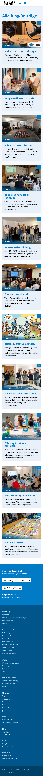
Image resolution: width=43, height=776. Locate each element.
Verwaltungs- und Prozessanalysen (14, 618)
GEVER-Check (7, 687)
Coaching (5, 615)
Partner (5, 702)
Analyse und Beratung (10, 681)
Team (4, 696)
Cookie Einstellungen (9, 759)
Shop (4, 717)
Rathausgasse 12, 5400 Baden (14, 573)
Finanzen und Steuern (10, 645)
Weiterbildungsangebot (10, 663)
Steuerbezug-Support (10, 723)
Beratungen (7, 612)
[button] (39, 3)
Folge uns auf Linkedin (11, 594)
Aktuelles (5, 732)
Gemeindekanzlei (8, 639)
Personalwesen (7, 621)
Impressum (6, 753)
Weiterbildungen (8, 660)
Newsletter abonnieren (12, 597)
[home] (8, 3)
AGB (3, 672)
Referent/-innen (7, 669)
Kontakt (5, 741)
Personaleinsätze (9, 630)
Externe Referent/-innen (11, 708)
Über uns (5, 693)
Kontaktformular (8, 747)
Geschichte (6, 699)
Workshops (6, 624)
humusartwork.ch (8, 772)
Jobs (3, 711)
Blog (4, 729)
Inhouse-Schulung (8, 684)
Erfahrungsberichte (9, 666)
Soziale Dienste (7, 651)
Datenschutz (6, 756)
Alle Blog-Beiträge (8, 735)
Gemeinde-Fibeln (8, 720)
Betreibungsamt (8, 633)
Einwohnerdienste (8, 636)
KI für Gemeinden (9, 678)
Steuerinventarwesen (9, 654)
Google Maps (7, 744)
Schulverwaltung (8, 648)
